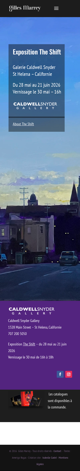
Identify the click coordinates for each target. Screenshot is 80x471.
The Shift (29, 344)
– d (38, 344)
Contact (58, 451)
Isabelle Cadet (49, 457)
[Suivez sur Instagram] (68, 374)
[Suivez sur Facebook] (60, 374)
